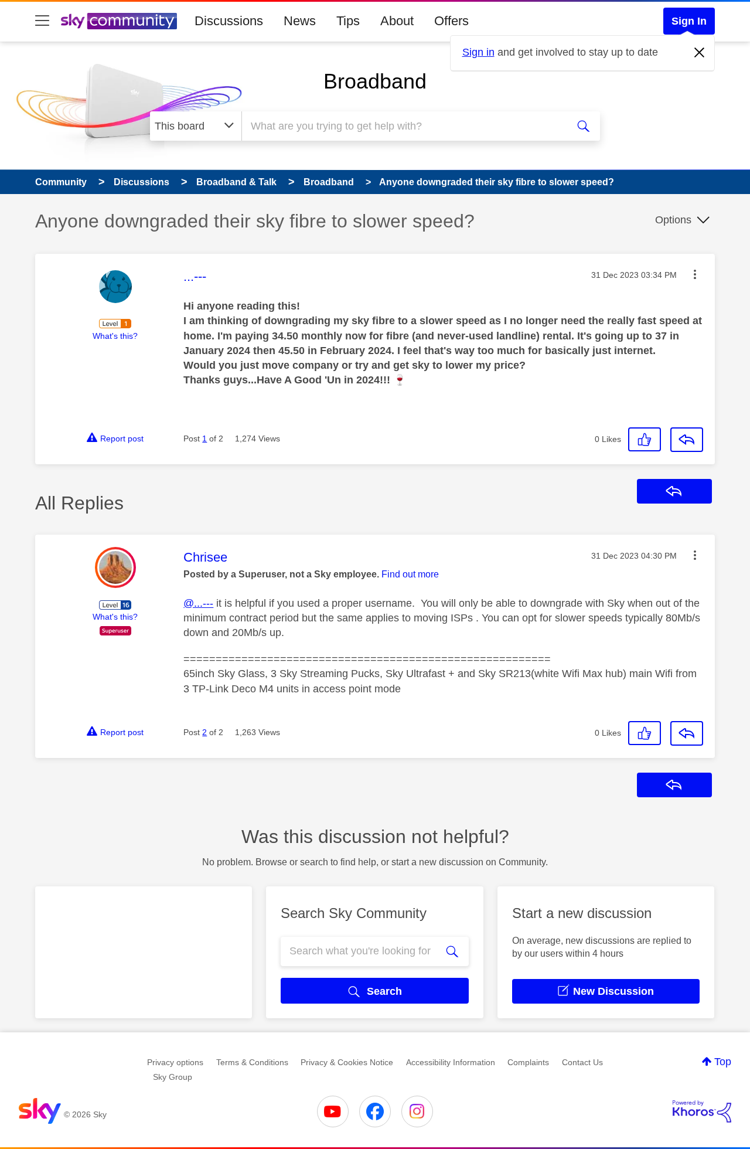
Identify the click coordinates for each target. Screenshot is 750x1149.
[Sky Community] (119, 21)
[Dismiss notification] (699, 52)
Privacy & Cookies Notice (347, 1062)
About (397, 20)
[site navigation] (42, 21)
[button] (695, 274)
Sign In (689, 21)
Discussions (229, 20)
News (300, 20)
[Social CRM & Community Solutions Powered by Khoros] (702, 1111)
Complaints (528, 1062)
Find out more (410, 574)
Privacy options (175, 1062)
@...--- (198, 603)
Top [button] (722, 1062)
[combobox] (403, 126)
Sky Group (172, 1077)
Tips (348, 20)
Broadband (375, 81)
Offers (451, 20)
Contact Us (582, 1062)
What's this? (115, 336)
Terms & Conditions (252, 1062)
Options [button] (673, 220)
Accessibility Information (450, 1062)
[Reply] (686, 439)
